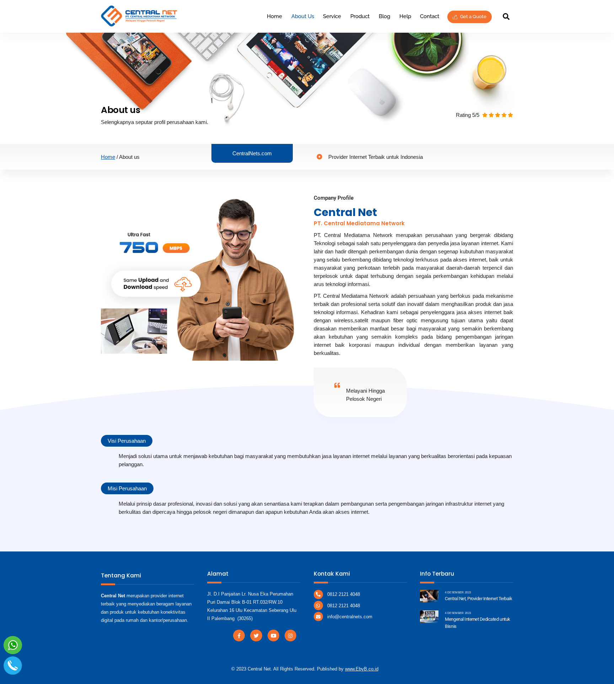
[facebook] (239, 635)
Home (274, 16)
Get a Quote (472, 16)
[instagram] (290, 635)
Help (405, 16)
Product (360, 16)
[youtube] (273, 635)
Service (332, 16)
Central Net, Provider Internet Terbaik (478, 598)
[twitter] (256, 635)
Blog (384, 16)
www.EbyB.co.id (361, 669)
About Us (302, 16)
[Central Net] (139, 23)
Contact (429, 16)
